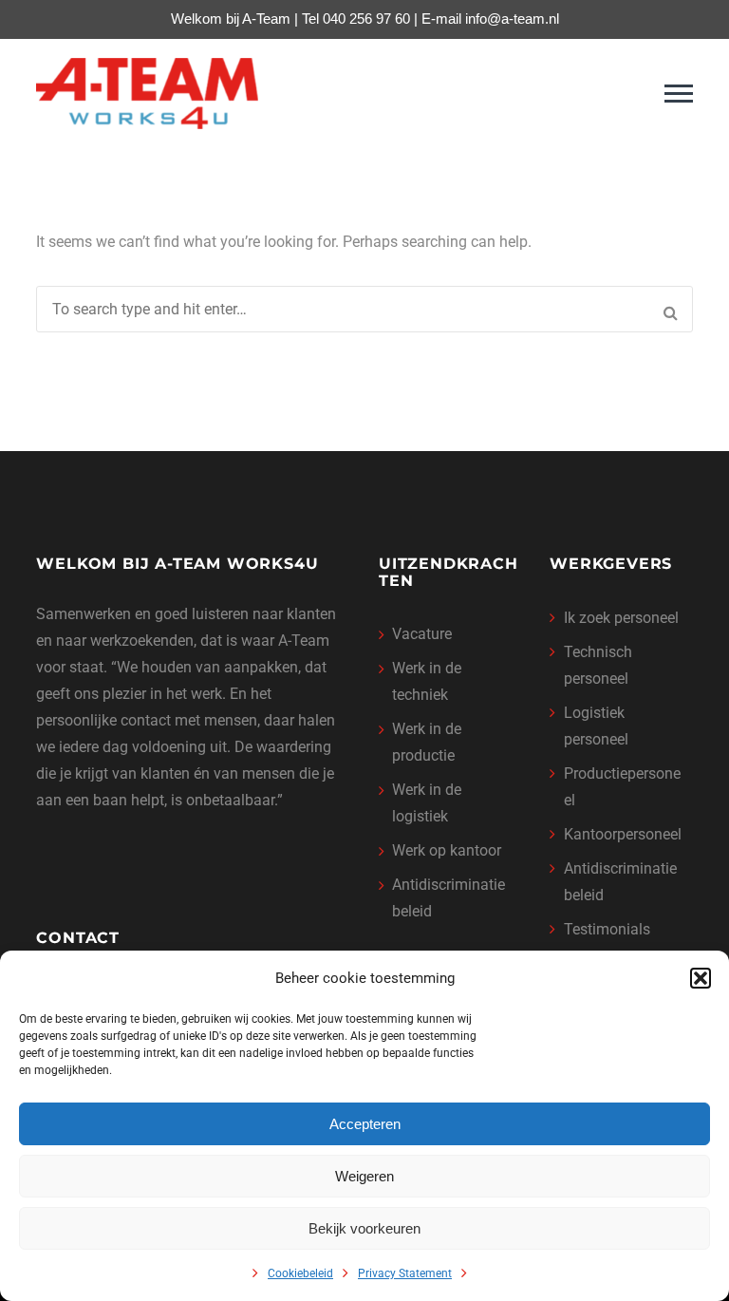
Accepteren (365, 1124)
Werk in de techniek (426, 681)
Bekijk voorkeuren (364, 1228)
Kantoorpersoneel (623, 834)
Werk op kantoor (446, 850)
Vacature (422, 634)
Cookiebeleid (300, 1273)
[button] (700, 978)
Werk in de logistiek (426, 803)
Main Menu (678, 94)
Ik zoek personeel (621, 618)
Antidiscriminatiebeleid (448, 898)
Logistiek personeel (596, 726)
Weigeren (364, 1176)
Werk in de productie (426, 742)
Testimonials (607, 929)
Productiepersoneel (622, 786)
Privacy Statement (405, 1273)
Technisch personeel (598, 665)
